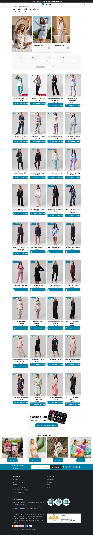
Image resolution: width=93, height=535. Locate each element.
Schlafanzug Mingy (38, 173)
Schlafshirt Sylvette (38, 359)
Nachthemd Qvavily (55, 247)
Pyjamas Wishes (55, 285)
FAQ (48, 485)
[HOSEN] (57, 447)
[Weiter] (80, 1)
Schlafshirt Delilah (55, 359)
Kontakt (49, 482)
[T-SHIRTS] (35, 447)
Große (34, 58)
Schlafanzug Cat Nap (20, 99)
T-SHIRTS (35, 460)
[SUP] (80, 447)
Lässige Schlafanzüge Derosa (72, 210)
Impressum (50, 487)
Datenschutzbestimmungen (20, 490)
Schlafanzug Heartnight (37, 322)
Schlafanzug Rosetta (55, 137)
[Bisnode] (64, 518)
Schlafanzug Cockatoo (72, 99)
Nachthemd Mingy (37, 247)
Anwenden (41, 67)
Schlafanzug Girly (20, 173)
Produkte (20, 58)
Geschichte (50, 479)
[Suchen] (84, 4)
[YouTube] (73, 467)
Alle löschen (52, 67)
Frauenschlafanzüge (24, 6)
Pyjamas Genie (72, 285)
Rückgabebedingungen (18, 492)
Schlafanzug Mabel (20, 137)
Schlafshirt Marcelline (20, 398)
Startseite (14, 6)
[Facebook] (63, 467)
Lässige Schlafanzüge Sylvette (55, 322)
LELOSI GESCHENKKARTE (46, 425)
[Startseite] (46, 4)
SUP (80, 460)
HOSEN (57, 460)
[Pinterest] (70, 467)
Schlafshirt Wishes (37, 285)
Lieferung (15, 479)
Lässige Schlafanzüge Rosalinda (20, 360)
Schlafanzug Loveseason (20, 322)
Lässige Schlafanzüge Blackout (55, 99)
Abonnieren (56, 467)
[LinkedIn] (76, 466)
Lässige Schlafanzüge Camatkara (20, 248)
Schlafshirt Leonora (55, 398)
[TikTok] (79, 466)
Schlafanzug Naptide (72, 247)
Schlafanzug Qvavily (73, 173)
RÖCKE (12, 460)
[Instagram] (66, 467)
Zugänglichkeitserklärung (19, 487)
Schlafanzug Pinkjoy (20, 285)
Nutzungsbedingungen (18, 482)
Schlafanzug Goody (73, 137)
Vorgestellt (67, 61)
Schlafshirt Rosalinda (72, 359)
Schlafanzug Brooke (38, 99)
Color (49, 58)
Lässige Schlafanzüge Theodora (72, 398)
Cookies (14, 485)
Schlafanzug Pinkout (37, 209)
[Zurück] (13, 1)
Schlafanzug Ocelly (55, 173)
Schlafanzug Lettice (38, 137)
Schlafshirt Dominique (38, 398)
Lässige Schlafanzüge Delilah (72, 322)
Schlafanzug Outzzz (20, 209)
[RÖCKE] (12, 447)
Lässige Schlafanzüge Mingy (55, 210)
